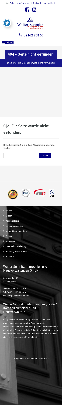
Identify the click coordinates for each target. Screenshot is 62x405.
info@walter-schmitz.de (43, 3)
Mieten (9, 216)
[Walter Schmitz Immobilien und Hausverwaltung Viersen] (31, 24)
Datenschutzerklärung (16, 246)
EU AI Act (10, 256)
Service (9, 236)
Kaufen (9, 211)
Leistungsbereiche (14, 226)
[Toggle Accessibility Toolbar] (7, 23)
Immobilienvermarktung (16, 231)
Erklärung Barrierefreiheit (17, 251)
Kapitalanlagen (12, 221)
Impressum (11, 241)
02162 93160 (33, 35)
